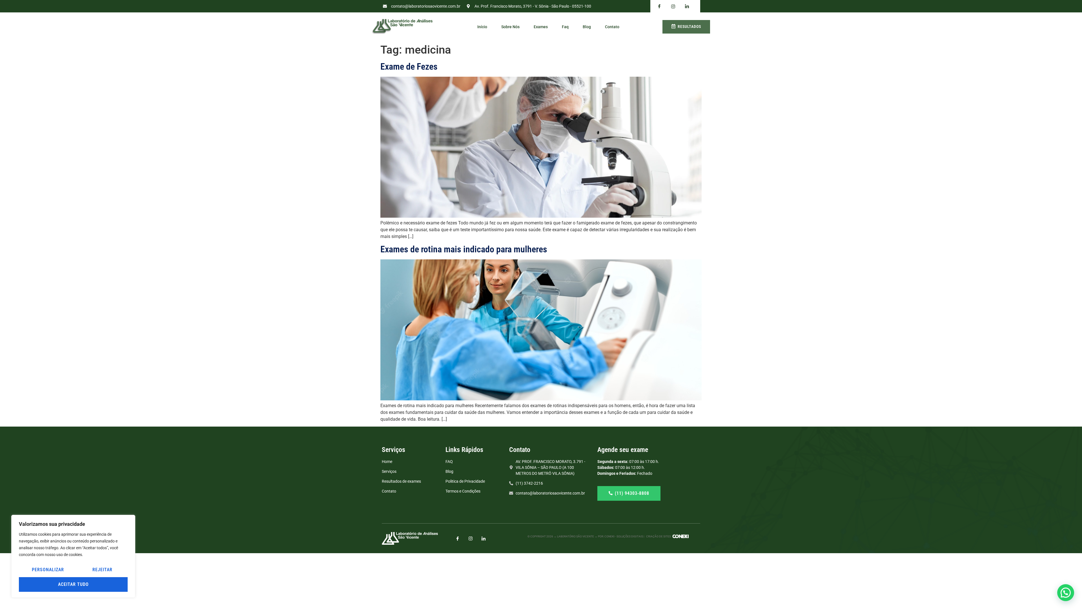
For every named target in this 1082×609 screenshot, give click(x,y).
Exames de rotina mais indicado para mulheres (463, 249)
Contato (612, 27)
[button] (1065, 592)
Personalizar (48, 569)
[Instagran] (673, 6)
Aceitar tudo (73, 584)
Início (482, 27)
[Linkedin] (687, 6)
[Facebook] (659, 6)
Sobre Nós (510, 27)
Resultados (689, 26)
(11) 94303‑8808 (632, 493)
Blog (587, 27)
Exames (541, 27)
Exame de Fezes (409, 66)
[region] (73, 556)
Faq (565, 27)
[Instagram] (470, 538)
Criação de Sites (658, 536)
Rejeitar (102, 569)
